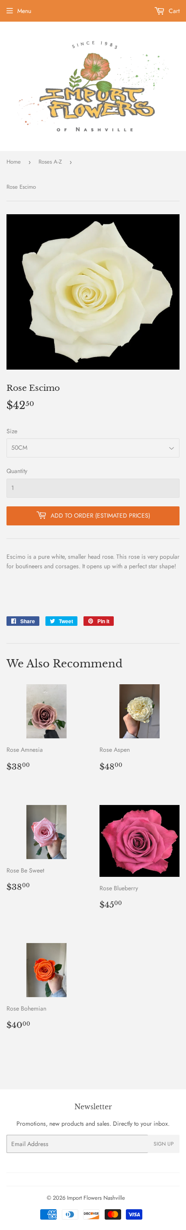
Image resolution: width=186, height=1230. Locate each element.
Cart (173, 10)
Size (11, 431)
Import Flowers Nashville (96, 1198)
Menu (24, 10)
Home (13, 162)
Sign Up (164, 1144)
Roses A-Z (50, 162)
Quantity (16, 471)
